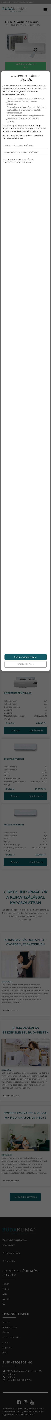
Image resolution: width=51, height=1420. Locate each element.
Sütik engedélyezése (25, 657)
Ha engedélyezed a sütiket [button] (18, 145)
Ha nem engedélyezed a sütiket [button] (21, 152)
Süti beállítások (25, 664)
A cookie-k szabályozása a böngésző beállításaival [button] (19, 160)
